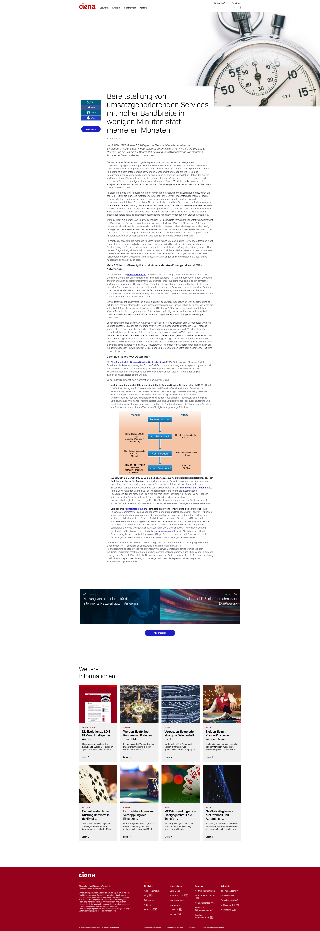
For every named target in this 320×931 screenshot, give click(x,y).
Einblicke (116, 8)
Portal (234, 3)
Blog (146, 896)
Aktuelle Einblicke (152, 891)
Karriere (217, 3)
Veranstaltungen (203, 903)
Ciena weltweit (227, 896)
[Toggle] (164, 886)
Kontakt (143, 8)
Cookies (192, 928)
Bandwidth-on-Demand (193, 487)
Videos (147, 905)
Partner (173, 914)
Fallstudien (149, 900)
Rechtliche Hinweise (175, 928)
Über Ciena (175, 891)
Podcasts (148, 910)
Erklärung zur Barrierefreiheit (213, 928)
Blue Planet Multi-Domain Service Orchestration (137, 362)
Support (199, 886)
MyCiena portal (227, 905)
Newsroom (175, 905)
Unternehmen (130, 8)
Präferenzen (226, 910)
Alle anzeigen (160, 633)
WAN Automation (136, 274)
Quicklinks (225, 886)
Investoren (175, 900)
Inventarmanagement (163, 531)
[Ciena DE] (87, 5)
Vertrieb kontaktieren (205, 891)
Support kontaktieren (205, 896)
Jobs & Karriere (177, 896)
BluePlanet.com (228, 891)
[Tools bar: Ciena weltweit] (239, 8)
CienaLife (174, 910)
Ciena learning (227, 900)
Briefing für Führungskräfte (202, 909)
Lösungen (104, 8)
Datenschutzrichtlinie (152, 928)
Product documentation (202, 916)
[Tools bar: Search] (234, 8)
